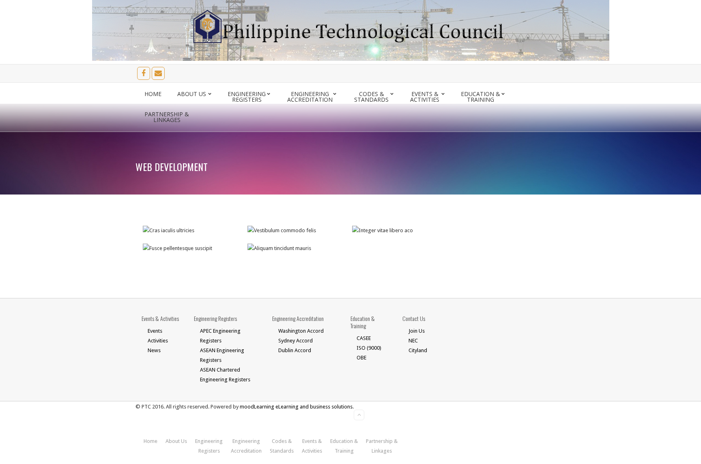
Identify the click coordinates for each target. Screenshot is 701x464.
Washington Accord (301, 331)
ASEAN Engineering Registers (222, 355)
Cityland (418, 350)
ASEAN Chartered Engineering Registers (225, 375)
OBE (361, 358)
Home (152, 94)
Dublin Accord (294, 350)
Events (155, 331)
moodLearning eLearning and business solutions (296, 407)
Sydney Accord (295, 341)
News (154, 350)
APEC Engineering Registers (220, 336)
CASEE (364, 338)
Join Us (417, 331)
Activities (158, 341)
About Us (191, 94)
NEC (413, 341)
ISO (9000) (369, 348)
